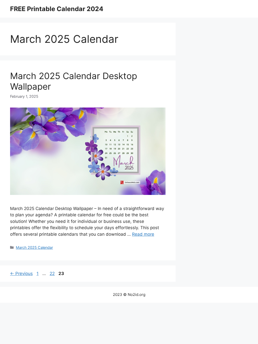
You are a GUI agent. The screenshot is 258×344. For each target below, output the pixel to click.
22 (52, 273)
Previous (21, 273)
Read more (143, 234)
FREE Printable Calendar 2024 (56, 9)
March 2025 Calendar (34, 247)
